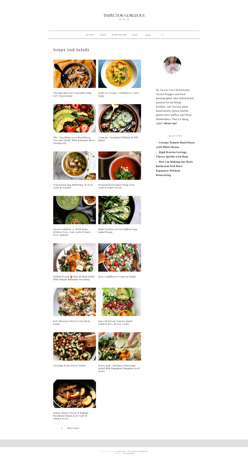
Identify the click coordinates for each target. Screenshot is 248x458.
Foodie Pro (120, 451)
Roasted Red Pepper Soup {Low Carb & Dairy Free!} (116, 186)
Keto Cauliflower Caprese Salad (117, 276)
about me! (170, 123)
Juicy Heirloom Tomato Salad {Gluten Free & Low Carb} (115, 322)
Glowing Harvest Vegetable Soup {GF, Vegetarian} (72, 94)
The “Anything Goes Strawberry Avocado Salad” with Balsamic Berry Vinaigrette (74, 140)
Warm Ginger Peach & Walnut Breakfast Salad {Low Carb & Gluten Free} (70, 415)
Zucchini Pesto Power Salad (69, 365)
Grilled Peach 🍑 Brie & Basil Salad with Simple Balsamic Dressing (74, 278)
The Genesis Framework (138, 451)
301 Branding (129, 453)
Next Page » (74, 428)
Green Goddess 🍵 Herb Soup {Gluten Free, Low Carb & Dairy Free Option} (72, 232)
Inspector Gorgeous (124, 15)
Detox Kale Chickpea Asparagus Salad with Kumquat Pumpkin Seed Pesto (119, 368)
